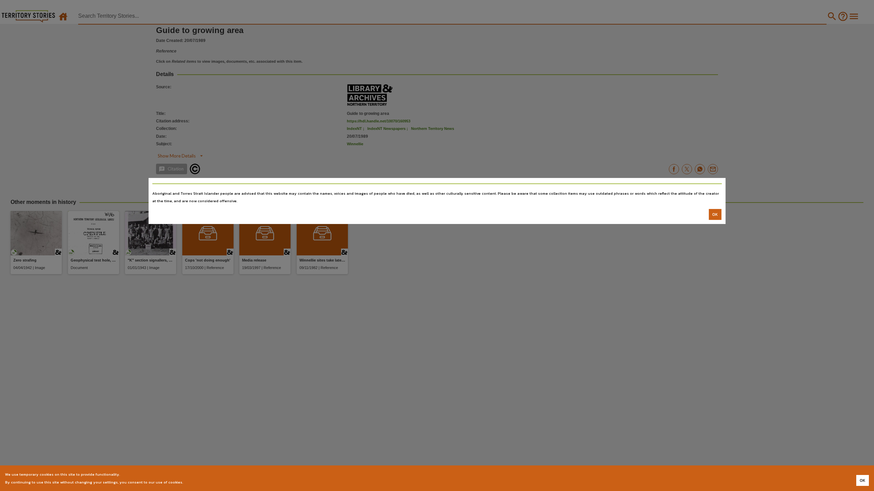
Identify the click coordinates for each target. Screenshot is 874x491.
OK (715, 214)
